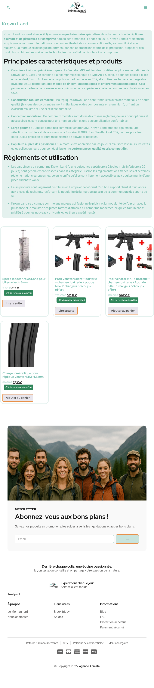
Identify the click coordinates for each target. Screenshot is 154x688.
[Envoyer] (127, 539)
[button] (8, 7)
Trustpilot (14, 594)
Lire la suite (14, 303)
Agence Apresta (89, 666)
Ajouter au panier (123, 311)
